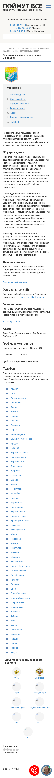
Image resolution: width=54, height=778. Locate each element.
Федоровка (16, 629)
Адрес (13, 113)
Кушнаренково (18, 529)
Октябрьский (17, 575)
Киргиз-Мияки (18, 511)
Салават (15, 584)
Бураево (15, 448)
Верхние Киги (17, 461)
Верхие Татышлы (19, 452)
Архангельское (18, 398)
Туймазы (15, 616)
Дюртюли (15, 470)
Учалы (14, 625)
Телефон (14, 122)
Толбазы (15, 611)
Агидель (15, 389)
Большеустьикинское (21, 439)
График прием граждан (21, 117)
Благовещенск (18, 434)
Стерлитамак (17, 607)
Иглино (14, 484)
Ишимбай (15, 493)
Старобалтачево (19, 593)
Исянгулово (17, 489)
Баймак (14, 411)
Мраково (15, 557)
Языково (15, 648)
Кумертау (15, 525)
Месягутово (17, 548)
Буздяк (14, 443)
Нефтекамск (17, 561)
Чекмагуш (15, 634)
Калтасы (15, 498)
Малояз (14, 534)
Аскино (14, 407)
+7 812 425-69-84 (18, 31)
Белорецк (15, 425)
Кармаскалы (17, 507)
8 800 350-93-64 (18, 25)
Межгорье (16, 539)
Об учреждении (17, 94)
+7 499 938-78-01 (23, 28)
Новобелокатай (18, 570)
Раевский (15, 579)
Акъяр (14, 393)
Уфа (13, 620)
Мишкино (15, 552)
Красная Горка (18, 516)
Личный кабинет (18, 99)
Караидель (16, 502)
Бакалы (14, 416)
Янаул (14, 652)
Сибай (14, 589)
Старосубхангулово (20, 598)
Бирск (14, 429)
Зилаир (14, 480)
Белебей (15, 420)
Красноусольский (20, 520)
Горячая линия (17, 108)
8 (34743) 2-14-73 (11, 321)
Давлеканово (17, 466)
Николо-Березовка (20, 566)
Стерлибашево (18, 602)
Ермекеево (16, 475)
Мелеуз (14, 543)
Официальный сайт (19, 103)
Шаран (14, 643)
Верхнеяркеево (18, 457)
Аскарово (16, 402)
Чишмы (14, 638)
